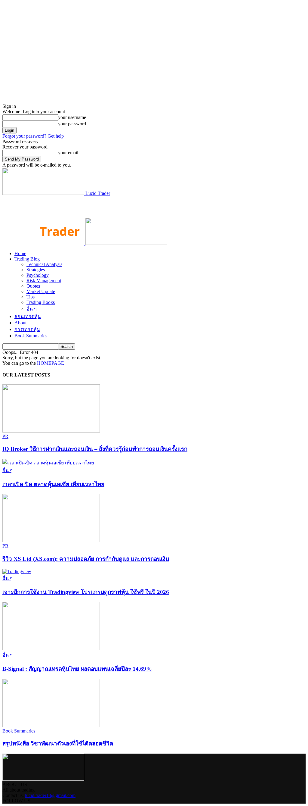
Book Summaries (30, 335)
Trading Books (40, 302)
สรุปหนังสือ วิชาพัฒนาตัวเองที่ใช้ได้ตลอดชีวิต (57, 743)
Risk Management (43, 280)
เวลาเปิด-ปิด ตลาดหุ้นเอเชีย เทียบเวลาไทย (53, 484)
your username (72, 117)
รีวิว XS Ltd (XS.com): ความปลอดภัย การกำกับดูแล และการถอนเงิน (85, 559)
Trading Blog (27, 258)
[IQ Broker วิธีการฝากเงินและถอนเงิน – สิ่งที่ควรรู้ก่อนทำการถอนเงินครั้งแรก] (51, 430)
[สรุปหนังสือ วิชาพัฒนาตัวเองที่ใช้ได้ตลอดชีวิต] (51, 725)
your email (68, 152)
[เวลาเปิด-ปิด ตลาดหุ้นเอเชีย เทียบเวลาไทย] (48, 462)
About (20, 322)
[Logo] (43, 243)
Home (20, 253)
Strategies (35, 269)
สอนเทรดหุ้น (27, 316)
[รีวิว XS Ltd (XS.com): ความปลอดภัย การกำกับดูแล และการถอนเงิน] (51, 540)
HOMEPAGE (50, 363)
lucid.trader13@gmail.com (50, 795)
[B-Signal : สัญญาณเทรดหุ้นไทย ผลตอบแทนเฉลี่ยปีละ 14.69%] (51, 648)
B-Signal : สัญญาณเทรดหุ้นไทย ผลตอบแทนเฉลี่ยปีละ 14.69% (77, 669)
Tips (30, 296)
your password (72, 123)
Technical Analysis (44, 264)
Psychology (37, 275)
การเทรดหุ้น (27, 329)
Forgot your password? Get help (33, 136)
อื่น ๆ (31, 308)
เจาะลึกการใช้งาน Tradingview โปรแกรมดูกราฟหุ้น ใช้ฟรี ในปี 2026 (85, 592)
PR (5, 436)
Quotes (33, 286)
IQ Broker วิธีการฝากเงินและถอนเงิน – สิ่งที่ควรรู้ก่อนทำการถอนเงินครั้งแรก (94, 449)
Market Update (40, 291)
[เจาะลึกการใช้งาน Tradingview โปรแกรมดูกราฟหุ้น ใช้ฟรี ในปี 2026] (16, 571)
